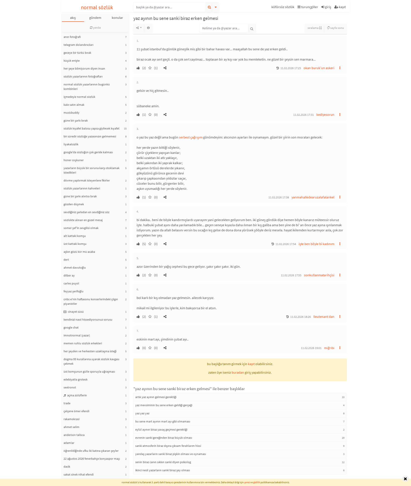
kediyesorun (325, 114)
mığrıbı (329, 348)
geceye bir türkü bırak (77, 53)
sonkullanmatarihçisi (319, 275)
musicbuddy (71, 112)
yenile (96, 28)
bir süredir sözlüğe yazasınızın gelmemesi (90, 136)
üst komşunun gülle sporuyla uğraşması (89, 371)
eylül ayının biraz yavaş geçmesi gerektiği (161, 429)
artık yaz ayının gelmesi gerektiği (155, 397)
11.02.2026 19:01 (311, 348)
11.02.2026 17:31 (303, 115)
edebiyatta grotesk (76, 379)
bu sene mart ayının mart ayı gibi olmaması (162, 421)
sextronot (70, 387)
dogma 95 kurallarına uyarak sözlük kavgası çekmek (91, 361)
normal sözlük (97, 7)
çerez (247, 482)
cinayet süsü (75, 312)
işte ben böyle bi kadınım (316, 244)
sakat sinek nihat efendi (79, 474)
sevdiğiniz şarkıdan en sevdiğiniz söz (86, 212)
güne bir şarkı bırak (76, 120)
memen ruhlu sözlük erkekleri (83, 343)
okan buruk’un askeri (319, 68)
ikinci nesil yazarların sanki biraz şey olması (162, 470)
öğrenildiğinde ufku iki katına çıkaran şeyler (91, 451)
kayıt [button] (251, 364)
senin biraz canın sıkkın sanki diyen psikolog (163, 462)
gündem (95, 17)
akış (73, 17)
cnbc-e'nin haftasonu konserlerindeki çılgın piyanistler (91, 301)
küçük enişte (72, 60)
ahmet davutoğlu (75, 267)
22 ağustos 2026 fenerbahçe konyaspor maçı (92, 459)
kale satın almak (74, 105)
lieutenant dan (323, 316)
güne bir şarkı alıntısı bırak (80, 196)
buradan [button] (238, 372)
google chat (71, 327)
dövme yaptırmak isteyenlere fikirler (87, 180)
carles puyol (71, 283)
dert (66, 260)
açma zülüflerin (77, 395)
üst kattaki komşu (75, 244)
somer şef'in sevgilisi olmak (81, 228)
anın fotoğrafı (72, 37)
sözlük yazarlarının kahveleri (82, 188)
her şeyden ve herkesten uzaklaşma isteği (90, 351)
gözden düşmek (74, 204)
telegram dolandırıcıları (78, 45)
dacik (67, 466)
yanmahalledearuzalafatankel (313, 197)
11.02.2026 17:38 (278, 197)
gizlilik (256, 482)
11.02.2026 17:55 (291, 275)
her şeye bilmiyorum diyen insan (84, 68)
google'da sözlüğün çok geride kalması (88, 152)
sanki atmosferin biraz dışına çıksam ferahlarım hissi (168, 446)
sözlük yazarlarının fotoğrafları (83, 76)
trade (67, 403)
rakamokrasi (71, 419)
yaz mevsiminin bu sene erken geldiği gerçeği (163, 405)
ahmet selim (71, 427)
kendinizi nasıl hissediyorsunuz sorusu (88, 319)
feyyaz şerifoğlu (73, 291)
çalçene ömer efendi (76, 411)
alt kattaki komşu (75, 236)
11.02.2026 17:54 (285, 244)
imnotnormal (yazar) (77, 335)
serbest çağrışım (191, 137)
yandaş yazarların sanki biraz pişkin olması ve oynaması (170, 454)
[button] (283, 7)
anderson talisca (74, 435)
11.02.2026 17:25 (290, 68)
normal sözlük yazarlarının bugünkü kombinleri (87, 86)
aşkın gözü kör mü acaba (79, 252)
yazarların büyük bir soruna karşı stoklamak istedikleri (91, 170)
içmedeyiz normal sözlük (79, 97)
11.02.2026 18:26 (300, 317)
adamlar (69, 443)
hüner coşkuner (74, 160)
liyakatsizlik (71, 144)
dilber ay (69, 275)
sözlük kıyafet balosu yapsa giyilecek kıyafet (91, 128)
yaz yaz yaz (142, 413)
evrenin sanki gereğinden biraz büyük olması (163, 438)
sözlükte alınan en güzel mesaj (83, 220)
